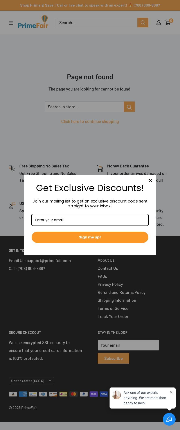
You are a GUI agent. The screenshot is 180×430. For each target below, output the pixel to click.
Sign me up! (90, 237)
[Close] (150, 180)
